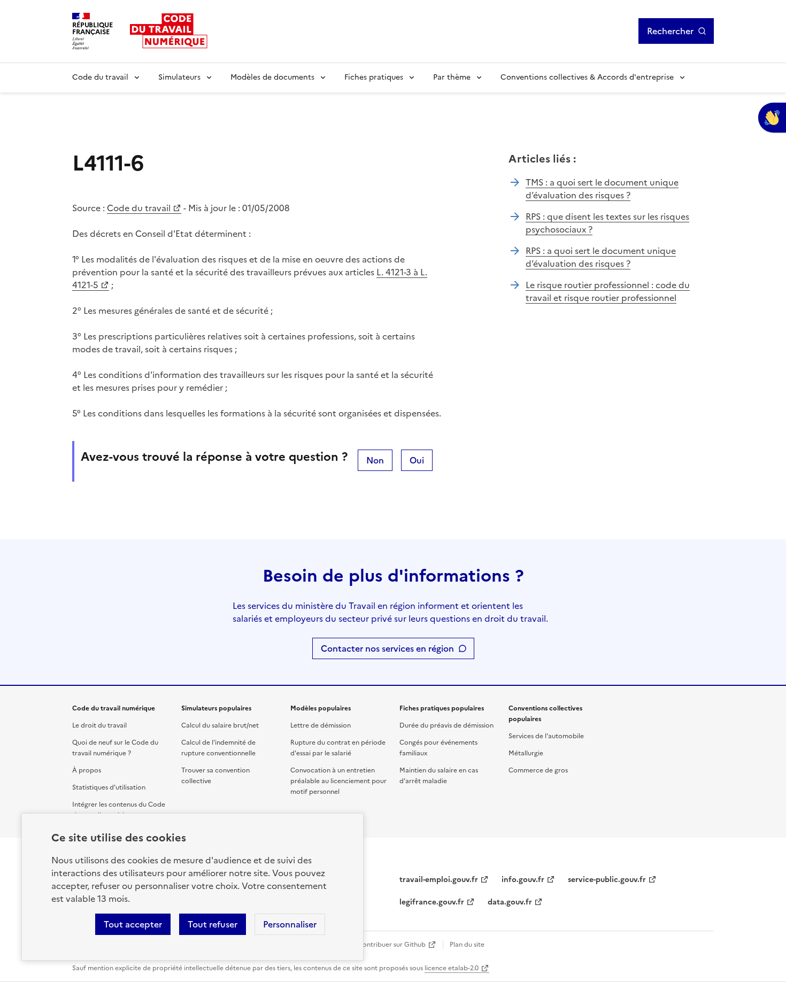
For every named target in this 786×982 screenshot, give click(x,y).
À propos (86, 770)
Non (375, 460)
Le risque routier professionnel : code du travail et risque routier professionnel (608, 291)
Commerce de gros (538, 770)
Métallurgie (525, 753)
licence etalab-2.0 (452, 968)
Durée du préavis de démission (446, 725)
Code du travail (100, 77)
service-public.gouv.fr (607, 879)
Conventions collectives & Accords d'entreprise (587, 77)
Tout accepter (133, 924)
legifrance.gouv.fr (431, 902)
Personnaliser (290, 924)
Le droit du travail (99, 725)
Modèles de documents (272, 77)
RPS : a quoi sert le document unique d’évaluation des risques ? (601, 257)
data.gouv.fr (510, 902)
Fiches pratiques (373, 77)
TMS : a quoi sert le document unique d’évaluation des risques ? (602, 189)
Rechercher (670, 31)
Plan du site (467, 944)
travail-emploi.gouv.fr (438, 879)
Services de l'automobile (546, 736)
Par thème (452, 77)
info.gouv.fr (523, 879)
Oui (417, 460)
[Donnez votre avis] (772, 118)
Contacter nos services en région (387, 648)
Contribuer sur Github (392, 944)
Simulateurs (179, 77)
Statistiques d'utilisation (108, 787)
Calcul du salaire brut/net (220, 725)
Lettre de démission (320, 725)
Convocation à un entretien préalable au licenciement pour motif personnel (338, 781)
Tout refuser (212, 924)
